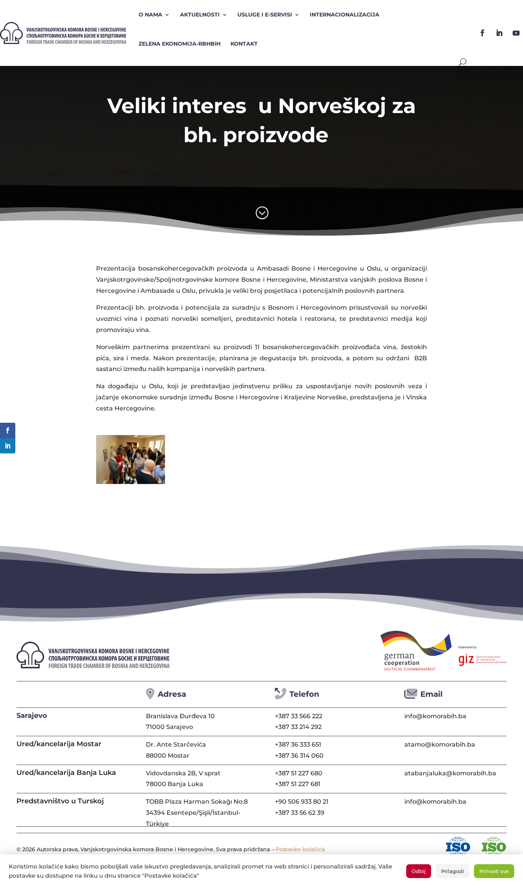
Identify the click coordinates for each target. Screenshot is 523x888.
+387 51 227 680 (298, 773)
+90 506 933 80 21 (302, 801)
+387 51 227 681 (297, 784)
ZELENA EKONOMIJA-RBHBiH (180, 43)
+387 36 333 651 (298, 744)
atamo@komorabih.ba (439, 744)
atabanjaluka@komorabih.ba (450, 773)
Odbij (419, 871)
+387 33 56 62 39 (299, 812)
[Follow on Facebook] (482, 33)
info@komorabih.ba (435, 716)
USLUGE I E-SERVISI (264, 14)
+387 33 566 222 (298, 716)
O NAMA (150, 14)
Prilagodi (452, 871)
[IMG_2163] (130, 482)
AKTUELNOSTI (200, 14)
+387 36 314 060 (299, 755)
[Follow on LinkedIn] (499, 33)
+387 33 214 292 (298, 726)
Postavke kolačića (300, 849)
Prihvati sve (494, 871)
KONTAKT (244, 43)
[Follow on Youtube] (516, 33)
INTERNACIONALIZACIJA (344, 14)
